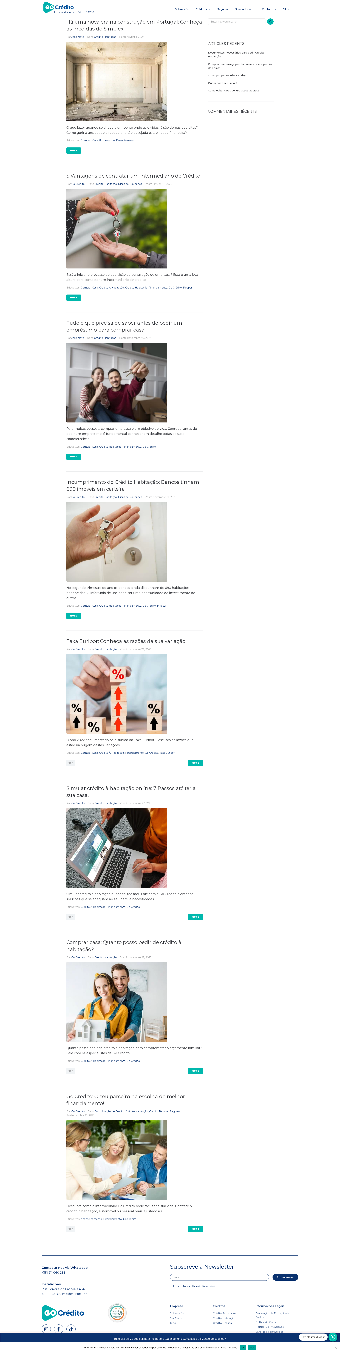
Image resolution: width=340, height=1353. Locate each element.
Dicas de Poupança (130, 184)
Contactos (269, 9)
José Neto (77, 36)
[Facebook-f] (58, 1329)
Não (252, 1347)
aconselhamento (91, 1219)
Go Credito (78, 184)
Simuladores (243, 9)
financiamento (125, 140)
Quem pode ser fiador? (222, 83)
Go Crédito (175, 287)
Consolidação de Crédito (109, 1111)
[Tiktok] (71, 1329)
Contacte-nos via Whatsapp (65, 1268)
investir (161, 605)
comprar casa (89, 140)
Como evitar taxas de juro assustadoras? (234, 90)
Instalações (51, 1284)
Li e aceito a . (195, 1286)
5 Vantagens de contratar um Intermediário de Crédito (133, 176)
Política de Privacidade (203, 1286)
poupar (187, 287)
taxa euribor (167, 752)
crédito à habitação (111, 287)
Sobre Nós (182, 9)
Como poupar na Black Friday (227, 75)
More (73, 150)
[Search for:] (236, 21)
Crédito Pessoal (159, 1111)
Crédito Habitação (105, 36)
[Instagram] (46, 1329)
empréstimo (107, 140)
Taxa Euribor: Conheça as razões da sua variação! (126, 641)
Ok (243, 1347)
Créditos (201, 9)
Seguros (222, 9)
